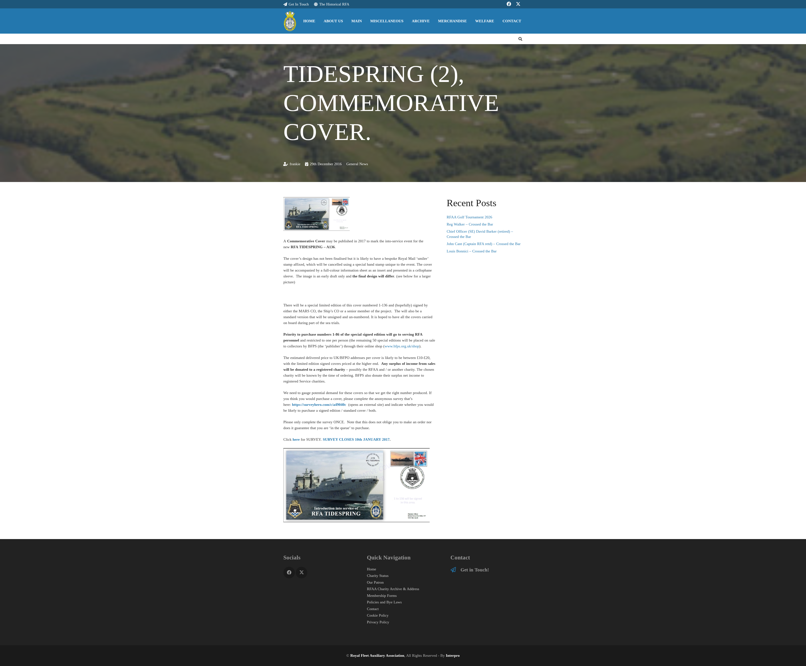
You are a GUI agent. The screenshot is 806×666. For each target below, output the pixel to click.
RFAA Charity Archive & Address (393, 589)
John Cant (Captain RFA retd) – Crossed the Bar (484, 244)
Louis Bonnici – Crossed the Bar (472, 251)
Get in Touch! (475, 569)
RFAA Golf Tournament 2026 (469, 217)
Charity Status (378, 576)
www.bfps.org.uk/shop (402, 346)
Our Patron (375, 582)
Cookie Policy (378, 615)
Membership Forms (382, 595)
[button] (346, 21)
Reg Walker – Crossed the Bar (470, 224)
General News (357, 164)
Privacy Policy (378, 622)
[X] (301, 572)
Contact (373, 609)
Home (371, 569)
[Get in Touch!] (455, 569)
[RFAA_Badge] (290, 21)
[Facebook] (289, 572)
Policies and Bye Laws (384, 602)
